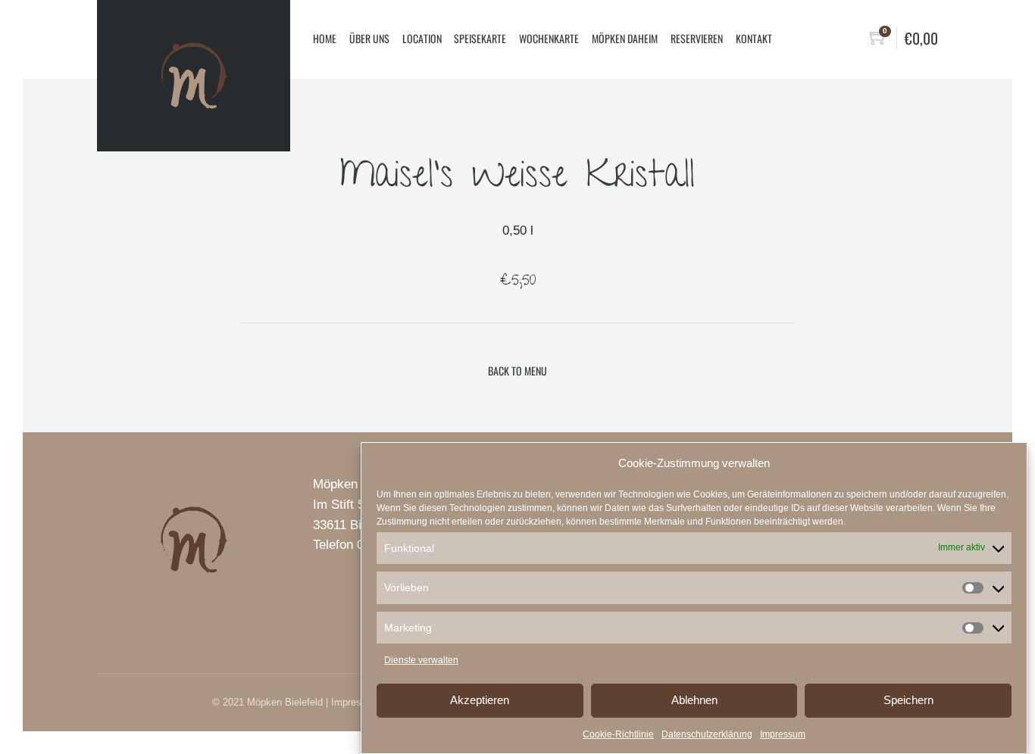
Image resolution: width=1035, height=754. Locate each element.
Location (422, 38)
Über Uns (369, 38)
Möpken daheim (625, 38)
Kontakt (754, 38)
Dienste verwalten (421, 660)
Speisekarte (480, 38)
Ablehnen (694, 699)
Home (324, 38)
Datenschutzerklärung (706, 734)
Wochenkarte (549, 38)
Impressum (782, 734)
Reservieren (697, 38)
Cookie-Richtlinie (618, 734)
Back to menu (517, 371)
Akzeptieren (479, 699)
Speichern (908, 699)
